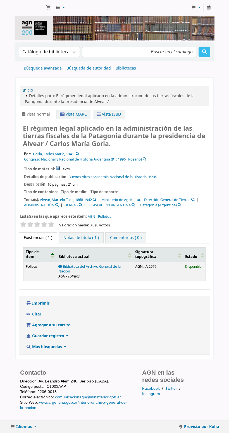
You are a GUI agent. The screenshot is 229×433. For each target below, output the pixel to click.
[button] (48, 8)
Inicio (28, 90)
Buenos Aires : (80, 177)
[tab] (81, 237)
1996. (152, 177)
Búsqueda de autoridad (88, 68)
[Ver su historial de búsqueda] (208, 8)
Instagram (151, 393)
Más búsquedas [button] (47, 347)
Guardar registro (48, 336)
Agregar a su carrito (51, 325)
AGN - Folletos (99, 216)
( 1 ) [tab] (38, 238)
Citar (36, 314)
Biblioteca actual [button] (73, 256)
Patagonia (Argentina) (158, 205)
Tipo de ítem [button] (32, 254)
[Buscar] (204, 52)
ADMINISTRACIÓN (39, 205)
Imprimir (40, 303)
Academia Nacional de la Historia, (119, 177)
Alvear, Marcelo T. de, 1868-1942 (66, 199)
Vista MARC (76, 114)
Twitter (171, 388)
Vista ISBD (111, 114)
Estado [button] (191, 256)
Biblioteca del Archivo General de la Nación (89, 269)
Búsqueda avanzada (43, 68)
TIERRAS (71, 205)
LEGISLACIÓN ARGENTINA (109, 205)
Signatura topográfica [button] (145, 254)
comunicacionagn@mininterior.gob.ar (88, 397)
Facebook (151, 388)
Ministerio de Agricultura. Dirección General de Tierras (145, 199)
